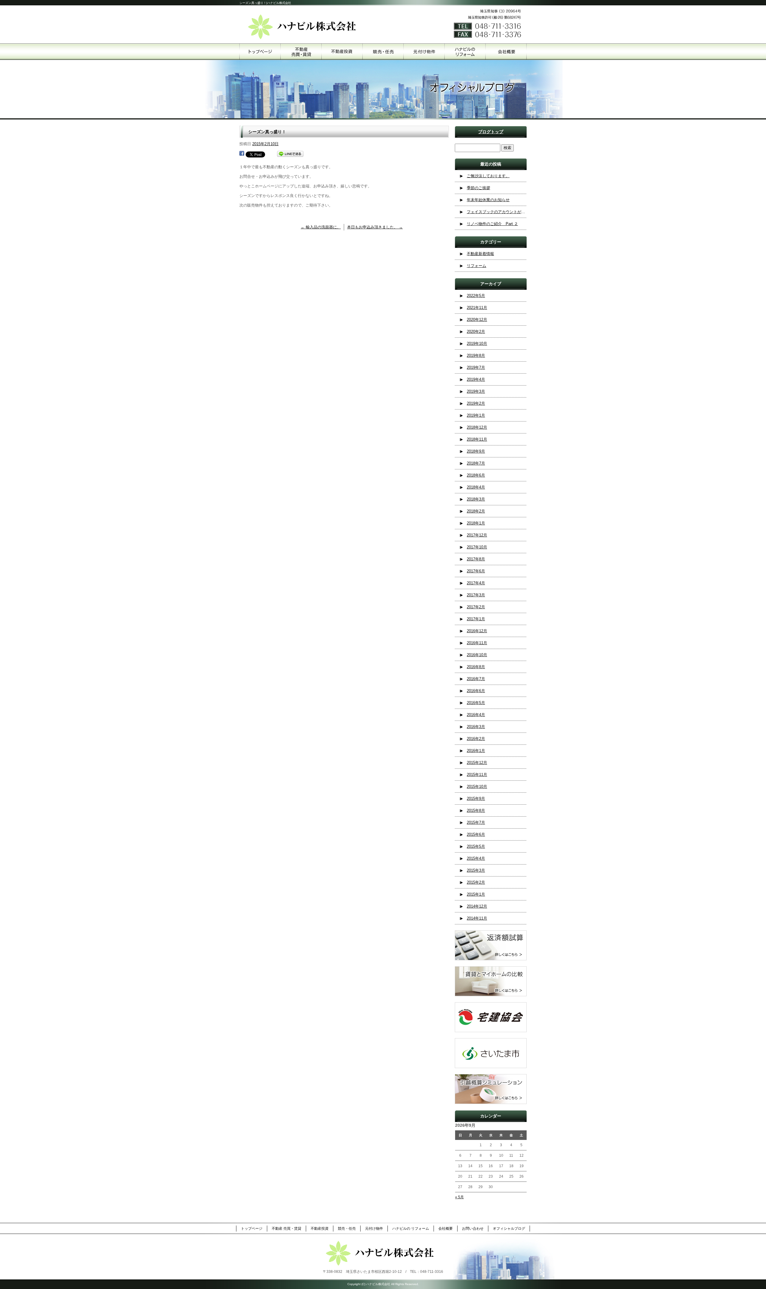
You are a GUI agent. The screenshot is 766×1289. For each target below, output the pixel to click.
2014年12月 (477, 906)
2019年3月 (476, 391)
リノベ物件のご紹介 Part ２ (492, 224)
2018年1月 (476, 523)
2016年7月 (476, 679)
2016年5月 (476, 702)
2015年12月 (477, 762)
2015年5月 (476, 846)
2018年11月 (477, 439)
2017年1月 (476, 619)
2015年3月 (476, 870)
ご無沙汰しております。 (488, 176)
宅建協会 (491, 1017)
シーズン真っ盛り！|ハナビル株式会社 (265, 2)
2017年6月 (476, 571)
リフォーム (476, 265)
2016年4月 (476, 714)
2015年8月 (476, 810)
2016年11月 (477, 643)
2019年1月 (476, 415)
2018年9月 (476, 451)
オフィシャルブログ (509, 1228)
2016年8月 (476, 667)
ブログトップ (490, 131)
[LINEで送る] (290, 154)
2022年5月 (476, 295)
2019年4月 (476, 379)
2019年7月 (476, 367)
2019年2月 (476, 403)
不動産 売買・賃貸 (300, 51)
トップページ (259, 51)
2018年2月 (476, 511)
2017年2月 (476, 607)
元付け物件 (423, 51)
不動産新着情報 (480, 253)
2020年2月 (476, 331)
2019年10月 (477, 343)
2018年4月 (476, 487)
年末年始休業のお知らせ (488, 200)
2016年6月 (476, 691)
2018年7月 (476, 463)
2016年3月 (476, 726)
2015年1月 (476, 894)
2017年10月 (477, 547)
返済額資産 (491, 945)
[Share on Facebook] (241, 154)
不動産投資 (341, 51)
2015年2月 (476, 882)
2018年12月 (477, 427)
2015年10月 (477, 786)
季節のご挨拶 (478, 188)
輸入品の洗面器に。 (321, 227)
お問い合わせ (473, 1228)
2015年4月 (476, 858)
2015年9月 (476, 798)
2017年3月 (476, 595)
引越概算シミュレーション (491, 1089)
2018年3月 (476, 499)
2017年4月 (476, 583)
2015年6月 (476, 834)
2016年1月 (476, 750)
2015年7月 (476, 822)
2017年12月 (477, 535)
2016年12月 (477, 631)
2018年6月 (476, 475)
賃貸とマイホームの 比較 (491, 981)
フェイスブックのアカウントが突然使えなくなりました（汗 (497, 212)
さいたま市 (491, 1053)
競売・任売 (382, 51)
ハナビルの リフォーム (464, 51)
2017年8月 (476, 559)
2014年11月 (477, 918)
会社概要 (506, 51)
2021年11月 (477, 307)
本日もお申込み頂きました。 (375, 227)
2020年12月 (477, 319)
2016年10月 (477, 655)
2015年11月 (477, 774)
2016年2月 (476, 738)
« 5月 (459, 1197)
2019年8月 (476, 355)
